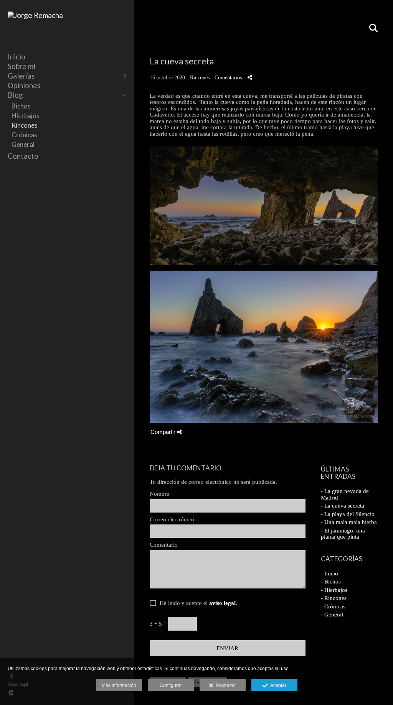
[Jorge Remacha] (35, 15)
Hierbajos (26, 116)
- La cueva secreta (342, 506)
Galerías (21, 75)
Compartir (163, 432)
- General (332, 614)
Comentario (164, 545)
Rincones (25, 125)
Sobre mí (21, 66)
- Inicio (329, 573)
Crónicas (24, 135)
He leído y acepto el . (197, 603)
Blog (15, 94)
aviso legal (222, 603)
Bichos (21, 106)
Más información (119, 685)
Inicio (16, 56)
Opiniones (24, 85)
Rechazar (224, 685)
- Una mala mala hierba (349, 522)
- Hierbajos (334, 590)
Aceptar (277, 685)
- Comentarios (227, 78)
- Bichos (331, 581)
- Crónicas (333, 606)
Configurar (171, 685)
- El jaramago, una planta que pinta (343, 534)
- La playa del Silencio (348, 514)
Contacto (23, 155)
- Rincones (334, 598)
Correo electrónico (172, 519)
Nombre (159, 494)
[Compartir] (250, 77)
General (23, 144)
